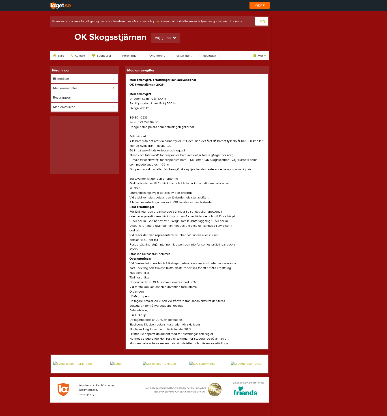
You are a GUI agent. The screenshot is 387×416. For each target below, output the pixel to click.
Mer (260, 56)
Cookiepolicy (86, 394)
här (157, 21)
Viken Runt (183, 56)
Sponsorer (103, 56)
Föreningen (129, 56)
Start (60, 56)
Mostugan (209, 56)
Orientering (156, 56)
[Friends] (246, 391)
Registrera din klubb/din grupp (97, 385)
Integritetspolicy (88, 390)
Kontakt (79, 56)
